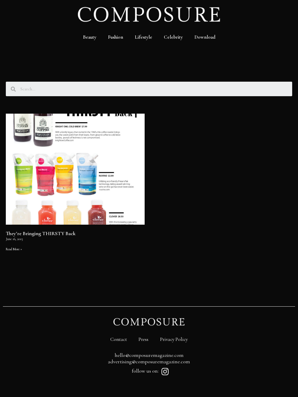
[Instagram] (165, 372)
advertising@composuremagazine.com (149, 361)
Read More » (14, 249)
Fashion (115, 37)
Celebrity (173, 37)
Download (204, 37)
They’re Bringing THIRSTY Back (41, 233)
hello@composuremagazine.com (149, 355)
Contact (118, 339)
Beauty (89, 37)
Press (143, 339)
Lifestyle (143, 37)
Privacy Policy (174, 339)
